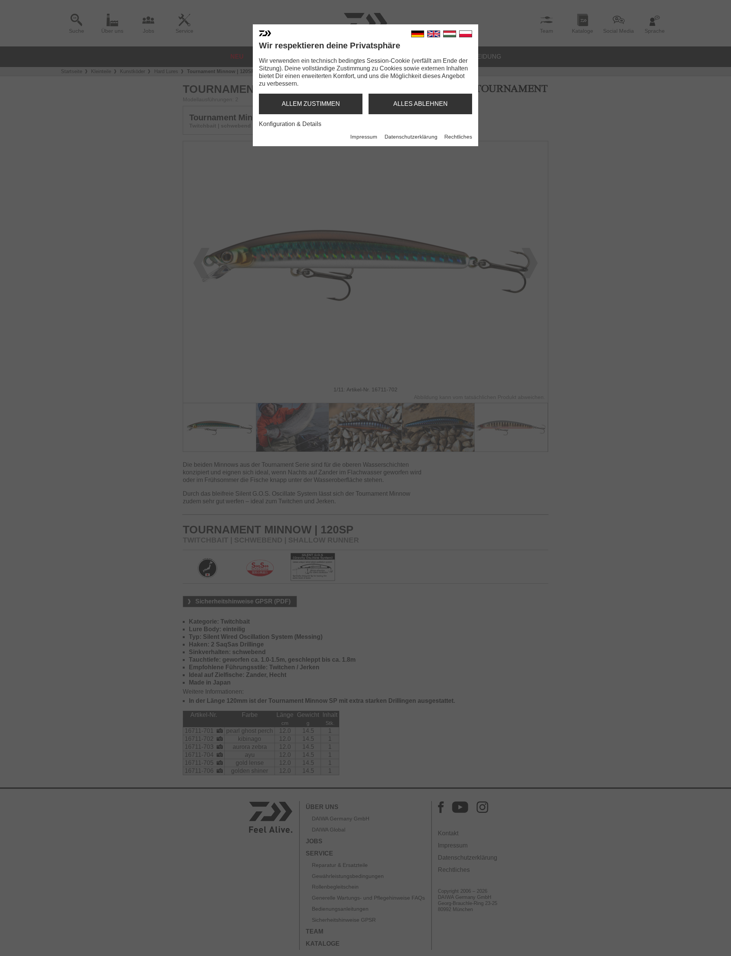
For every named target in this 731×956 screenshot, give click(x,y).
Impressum (363, 137)
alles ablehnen (420, 104)
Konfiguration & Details (290, 124)
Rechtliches (458, 137)
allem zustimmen (311, 104)
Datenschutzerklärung (411, 137)
